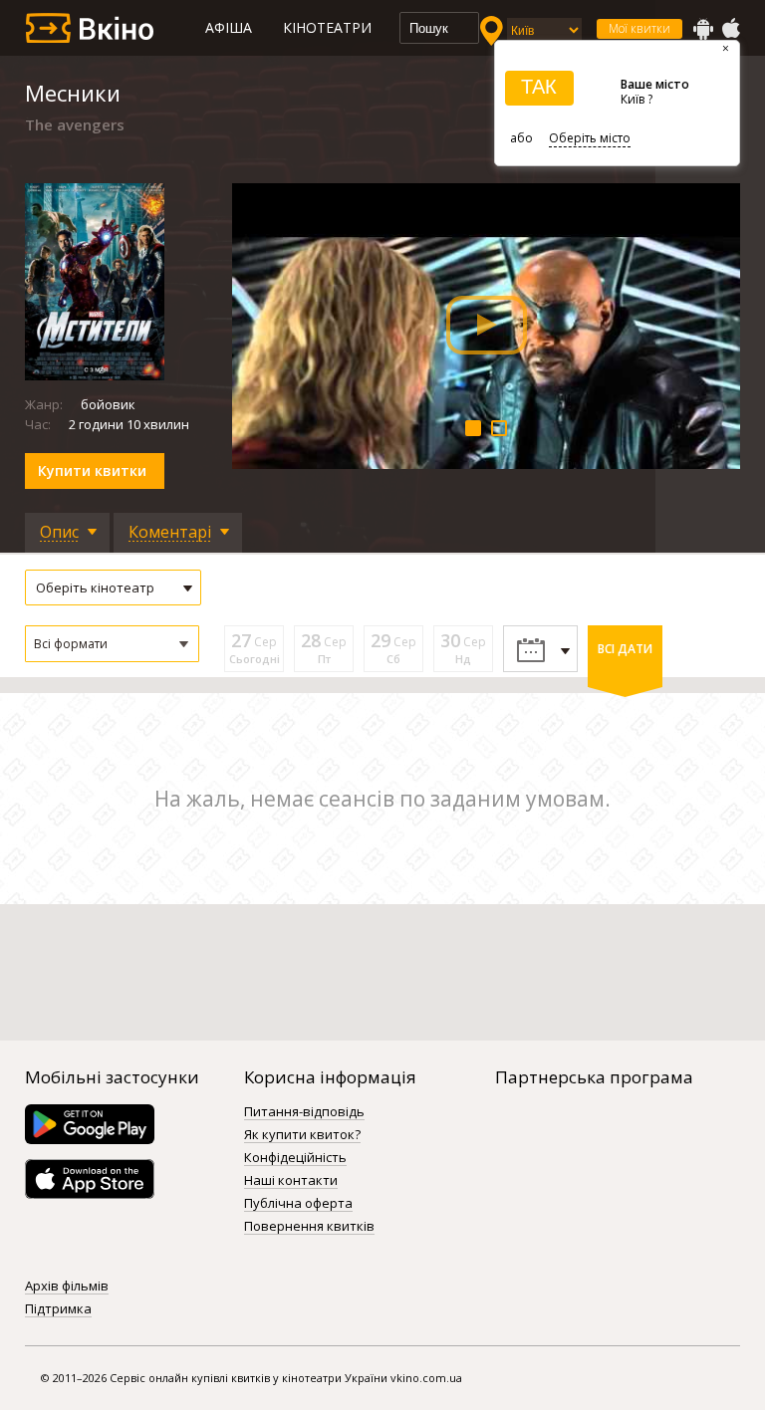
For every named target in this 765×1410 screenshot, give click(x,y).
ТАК (539, 87)
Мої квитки (639, 28)
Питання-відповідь (304, 1112)
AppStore (730, 29)
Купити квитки (92, 470)
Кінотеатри (327, 27)
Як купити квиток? (302, 1135)
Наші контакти (291, 1181)
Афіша (228, 27)
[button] (112, 643)
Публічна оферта (298, 1204)
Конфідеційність (295, 1158)
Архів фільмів (67, 1286)
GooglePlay (703, 29)
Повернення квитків (309, 1227)
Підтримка (58, 1309)
